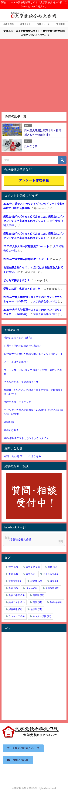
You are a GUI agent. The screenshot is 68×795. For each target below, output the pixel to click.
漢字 (54, 581)
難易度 (36, 581)
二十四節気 (51, 574)
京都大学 (15, 581)
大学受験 (52, 588)
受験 (13, 588)
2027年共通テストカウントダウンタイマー (27, 438)
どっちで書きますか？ (16, 280)
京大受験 (33, 567)
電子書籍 (60, 24)
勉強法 (36, 609)
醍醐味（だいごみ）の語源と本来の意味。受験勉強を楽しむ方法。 (33, 392)
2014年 (56, 602)
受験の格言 (16, 595)
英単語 (38, 595)
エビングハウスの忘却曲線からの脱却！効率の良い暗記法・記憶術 (33, 412)
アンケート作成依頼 (34, 180)
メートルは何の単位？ (16, 362)
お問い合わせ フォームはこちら (22, 456)
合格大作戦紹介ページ (24, 748)
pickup (31, 588)
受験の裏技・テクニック (17, 402)
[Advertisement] (34, 76)
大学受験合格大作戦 (45, 301)
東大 (13, 574)
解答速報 (15, 609)
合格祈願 (9, 422)
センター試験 (42, 616)
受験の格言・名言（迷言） (18, 338)
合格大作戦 (8, 24)
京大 (30, 574)
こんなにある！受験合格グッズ (21, 382)
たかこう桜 (30, 146)
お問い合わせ (19, 760)
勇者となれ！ (11, 430)
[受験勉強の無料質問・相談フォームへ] (34, 496)
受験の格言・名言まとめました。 (23, 288)
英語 (37, 602)
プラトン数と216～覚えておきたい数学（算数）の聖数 (33, 372)
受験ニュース (43, 24)
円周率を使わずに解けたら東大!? (22, 345)
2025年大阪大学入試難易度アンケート (26, 246)
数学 (13, 567)
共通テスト (25, 24)
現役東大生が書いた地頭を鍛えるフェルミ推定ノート (33, 354)
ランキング (16, 616)
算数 (52, 567)
